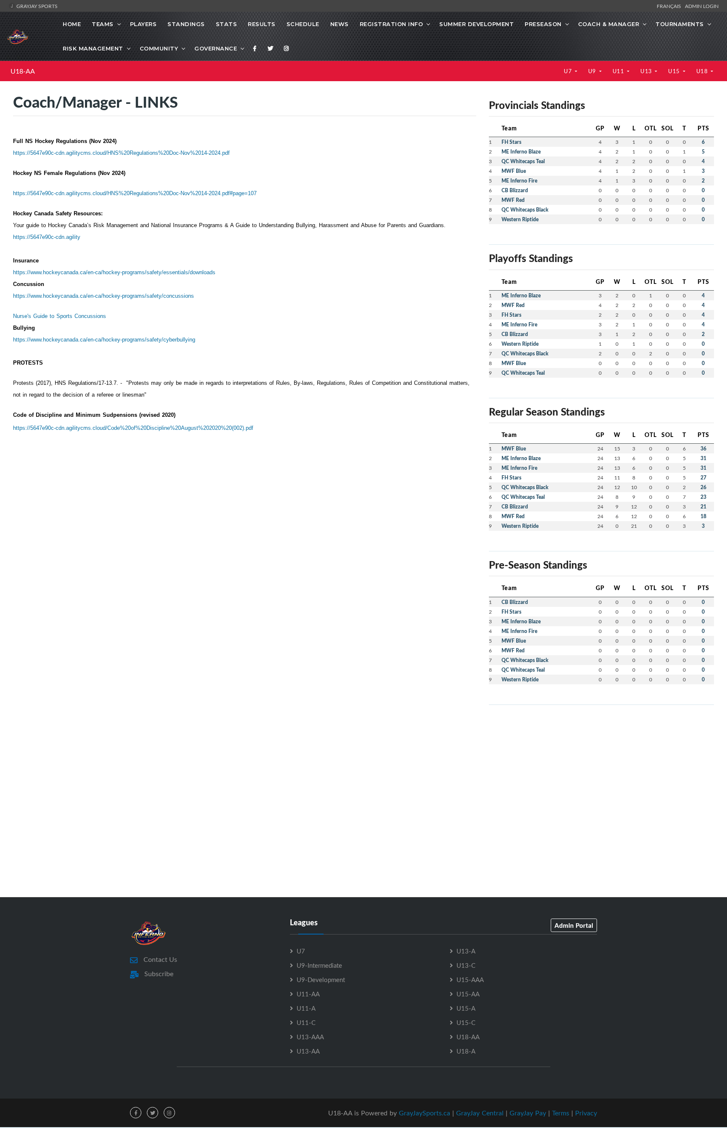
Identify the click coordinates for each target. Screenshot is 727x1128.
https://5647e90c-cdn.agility (46, 237)
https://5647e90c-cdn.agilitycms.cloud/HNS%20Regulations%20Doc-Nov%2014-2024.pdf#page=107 (135, 193)
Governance (215, 48)
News (339, 24)
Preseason (543, 24)
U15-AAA (470, 979)
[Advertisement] (601, 770)
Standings (186, 24)
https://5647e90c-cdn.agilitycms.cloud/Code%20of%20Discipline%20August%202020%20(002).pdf (133, 428)
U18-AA (23, 71)
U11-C (306, 1022)
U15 (674, 71)
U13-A (465, 951)
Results (262, 24)
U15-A (465, 1008)
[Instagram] (286, 48)
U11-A (306, 1008)
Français (670, 6)
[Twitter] (270, 48)
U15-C (465, 1022)
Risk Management (93, 48)
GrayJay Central (480, 1112)
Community (159, 48)
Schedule (303, 24)
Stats (226, 24)
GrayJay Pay (527, 1112)
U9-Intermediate (319, 965)
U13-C (465, 965)
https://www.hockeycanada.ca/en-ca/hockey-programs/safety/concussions (103, 296)
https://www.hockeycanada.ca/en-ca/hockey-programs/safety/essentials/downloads (114, 272)
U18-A (465, 1051)
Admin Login (702, 6)
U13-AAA (310, 1037)
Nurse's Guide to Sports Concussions (59, 316)
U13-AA (308, 1051)
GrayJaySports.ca (424, 1112)
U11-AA (308, 994)
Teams (103, 24)
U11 (619, 71)
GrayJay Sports (36, 6)
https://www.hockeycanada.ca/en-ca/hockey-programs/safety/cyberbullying (104, 339)
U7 (568, 71)
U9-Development (321, 979)
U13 (646, 71)
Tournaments (679, 24)
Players (143, 24)
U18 (702, 71)
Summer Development (476, 24)
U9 (593, 71)
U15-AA (468, 994)
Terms (560, 1112)
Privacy (586, 1112)
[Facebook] (255, 48)
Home (72, 24)
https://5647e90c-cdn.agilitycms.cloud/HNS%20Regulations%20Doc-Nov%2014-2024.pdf (121, 153)
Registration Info (391, 24)
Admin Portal (574, 925)
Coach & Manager (608, 24)
